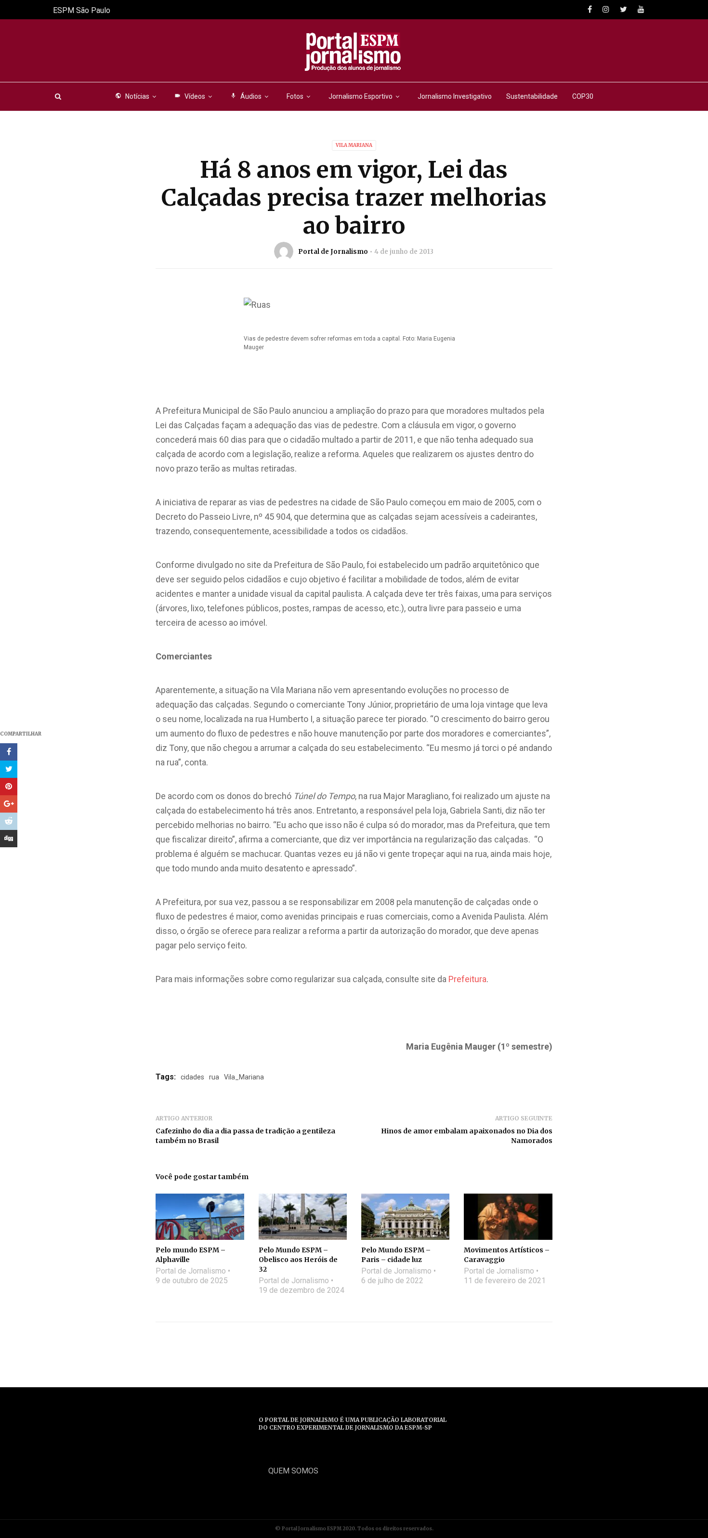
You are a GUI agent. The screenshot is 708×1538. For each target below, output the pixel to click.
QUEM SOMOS (293, 1470)
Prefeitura (467, 979)
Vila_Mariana (244, 1077)
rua (214, 1077)
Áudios (246, 96)
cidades (192, 1077)
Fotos (295, 96)
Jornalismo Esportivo (360, 96)
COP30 (582, 96)
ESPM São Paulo (81, 10)
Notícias (132, 96)
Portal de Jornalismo (333, 252)
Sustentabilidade (532, 96)
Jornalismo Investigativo (455, 96)
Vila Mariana (354, 145)
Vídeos (189, 96)
